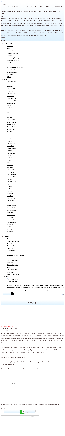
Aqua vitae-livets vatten (13, 241)
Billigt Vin (9, 243)
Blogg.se (3, 40)
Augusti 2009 (13, 30)
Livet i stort (50, 6)
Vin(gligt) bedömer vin (51, 9)
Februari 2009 (50, 30)
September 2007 (17, 35)
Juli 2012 (28, 21)
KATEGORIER (8, 43)
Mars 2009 (43, 30)
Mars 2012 (51, 21)
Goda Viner (10, 253)
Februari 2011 (7, 25)
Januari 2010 (30, 28)
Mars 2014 (19, 18)
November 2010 (23, 25)
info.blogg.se (10, 272)
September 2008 (32, 32)
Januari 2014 (33, 18)
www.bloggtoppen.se (13, 274)
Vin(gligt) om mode (45, 11)
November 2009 (47, 28)
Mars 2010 (15, 28)
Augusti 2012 (22, 21)
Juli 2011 (46, 23)
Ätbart (3, 13)
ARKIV (6, 79)
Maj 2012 (39, 21)
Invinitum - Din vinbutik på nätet (15, 255)
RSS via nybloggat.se (12, 265)
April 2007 (37, 35)
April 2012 (45, 21)
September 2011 (32, 23)
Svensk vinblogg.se (12, 269)
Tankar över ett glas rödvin (23, 9)
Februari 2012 (58, 21)
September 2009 (5, 30)
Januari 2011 (15, 25)
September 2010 (41, 25)
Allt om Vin (10, 238)
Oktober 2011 (23, 23)
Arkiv (2, 16)
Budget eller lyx (23, 6)
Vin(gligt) (32, 302)
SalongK (9, 267)
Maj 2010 (3, 28)
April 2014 (13, 18)
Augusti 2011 (40, 23)
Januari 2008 (54, 32)
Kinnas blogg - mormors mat (14, 257)
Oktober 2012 (14, 21)
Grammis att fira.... (10, 328)
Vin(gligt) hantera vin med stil (11, 11)
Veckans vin (38, 9)
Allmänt (14, 6)
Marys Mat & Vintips (12, 260)
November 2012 (5, 21)
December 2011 (5, 23)
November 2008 (14, 32)
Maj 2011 (58, 23)
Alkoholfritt (5, 6)
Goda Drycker (11, 250)
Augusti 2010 (49, 25)
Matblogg (10, 262)
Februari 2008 (47, 32)
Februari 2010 (22, 28)
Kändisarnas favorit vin (37, 6)
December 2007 (11, 219)
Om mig (3, 37)
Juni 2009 (25, 30)
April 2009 (37, 30)
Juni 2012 (33, 21)
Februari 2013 (41, 18)
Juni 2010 (61, 25)
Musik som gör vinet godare (14, 58)
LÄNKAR (6, 236)
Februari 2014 (26, 18)
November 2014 (5, 18)
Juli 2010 (56, 25)
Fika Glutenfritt (11, 246)
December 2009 (38, 28)
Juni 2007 (25, 35)
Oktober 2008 (23, 32)
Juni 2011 (52, 23)
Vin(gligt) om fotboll (30, 11)
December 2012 (57, 18)
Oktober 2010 (32, 25)
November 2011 (14, 23)
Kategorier (4, 4)
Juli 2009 (20, 30)
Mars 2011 (10, 141)
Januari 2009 (58, 30)
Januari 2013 (49, 18)
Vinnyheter (56, 11)
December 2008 (5, 32)
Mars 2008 (40, 32)
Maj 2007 (30, 35)
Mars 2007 (43, 35)
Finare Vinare (10, 248)
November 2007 (8, 35)
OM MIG (6, 276)
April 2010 (9, 28)
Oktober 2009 (56, 28)
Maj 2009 (31, 30)
